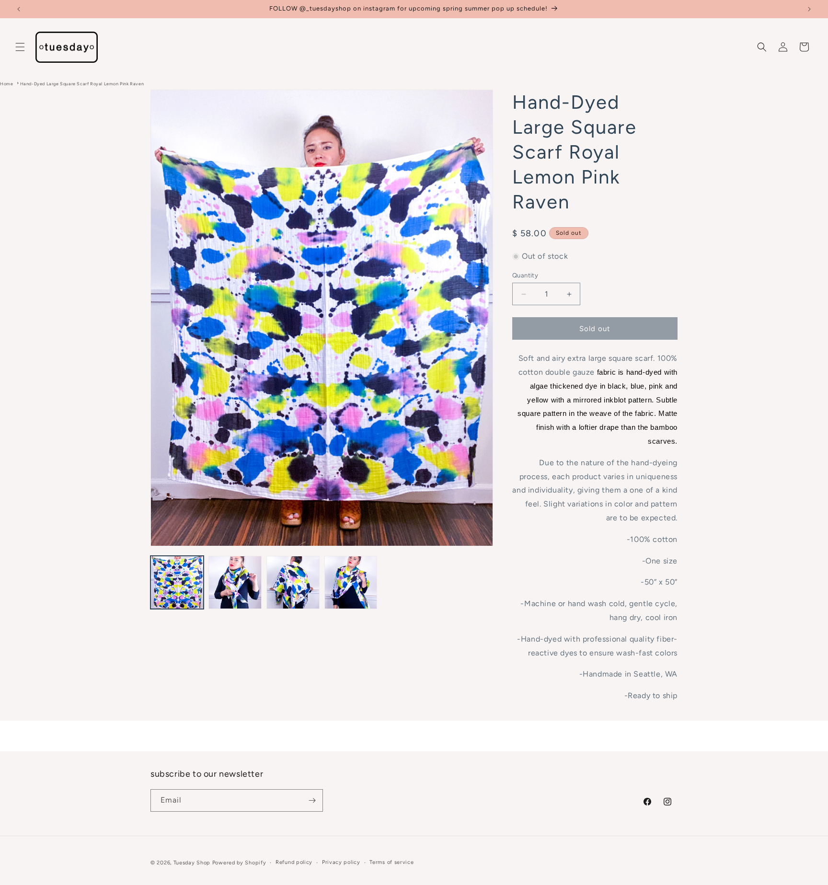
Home (6, 83)
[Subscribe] (311, 800)
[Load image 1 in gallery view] (177, 582)
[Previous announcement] (18, 9)
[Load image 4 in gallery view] (351, 582)
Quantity (525, 275)
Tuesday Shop (191, 863)
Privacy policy (341, 862)
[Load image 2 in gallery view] (235, 582)
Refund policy (294, 862)
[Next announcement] (809, 9)
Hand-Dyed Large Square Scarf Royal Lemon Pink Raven (82, 83)
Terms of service (391, 862)
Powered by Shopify (239, 863)
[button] (20, 46)
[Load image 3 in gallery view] (293, 582)
